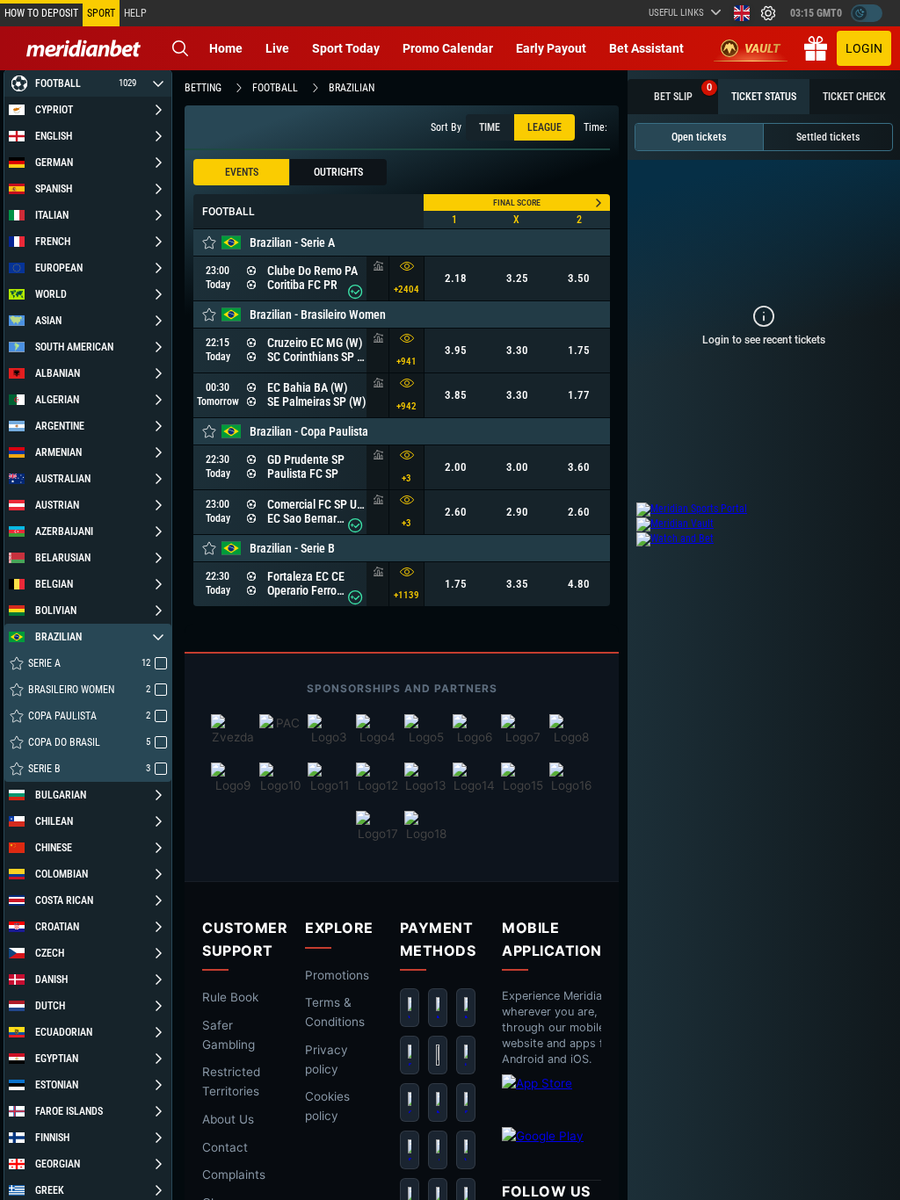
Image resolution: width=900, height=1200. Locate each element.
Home (226, 48)
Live (277, 48)
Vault (762, 48)
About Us (228, 1119)
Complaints (233, 1175)
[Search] (180, 48)
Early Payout (551, 48)
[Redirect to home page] (83, 48)
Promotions (337, 975)
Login (864, 48)
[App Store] (572, 1096)
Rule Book (230, 997)
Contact (225, 1147)
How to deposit (41, 13)
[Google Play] (572, 1149)
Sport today (346, 48)
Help (135, 13)
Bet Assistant (646, 48)
